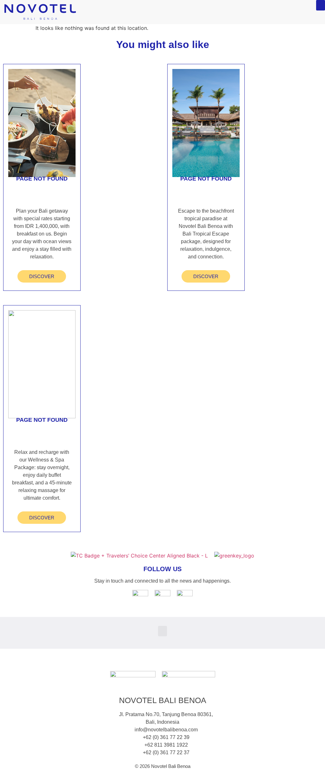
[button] (320, 5)
